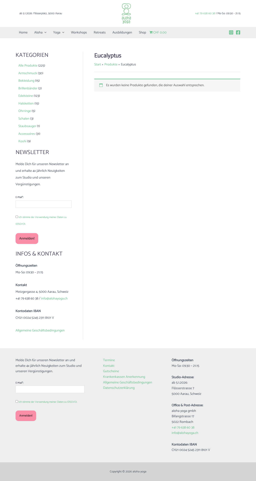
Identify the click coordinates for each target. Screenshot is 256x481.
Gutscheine (111, 371)
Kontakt (109, 366)
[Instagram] (231, 32)
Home (23, 32)
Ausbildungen (122, 32)
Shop (142, 32)
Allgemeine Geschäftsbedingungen (40, 330)
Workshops (79, 32)
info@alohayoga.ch (54, 298)
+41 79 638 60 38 (205, 13)
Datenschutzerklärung (119, 388)
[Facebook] (238, 32)
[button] (44, 32)
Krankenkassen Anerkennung (124, 377)
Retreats (100, 32)
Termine (109, 360)
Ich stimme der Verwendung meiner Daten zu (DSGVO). (48, 402)
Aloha (38, 32)
